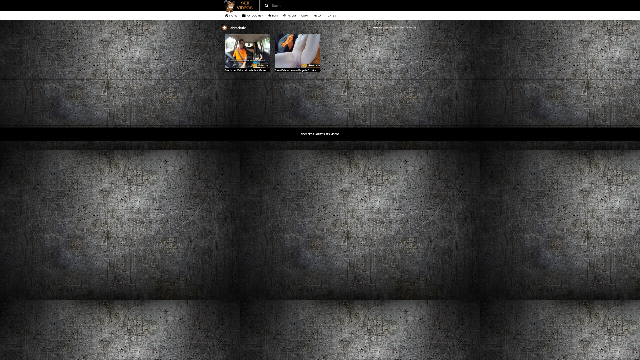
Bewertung (411, 27)
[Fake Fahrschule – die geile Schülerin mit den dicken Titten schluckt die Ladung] (297, 51)
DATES (332, 15)
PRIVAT (318, 15)
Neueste (388, 27)
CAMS (305, 15)
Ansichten (399, 27)
